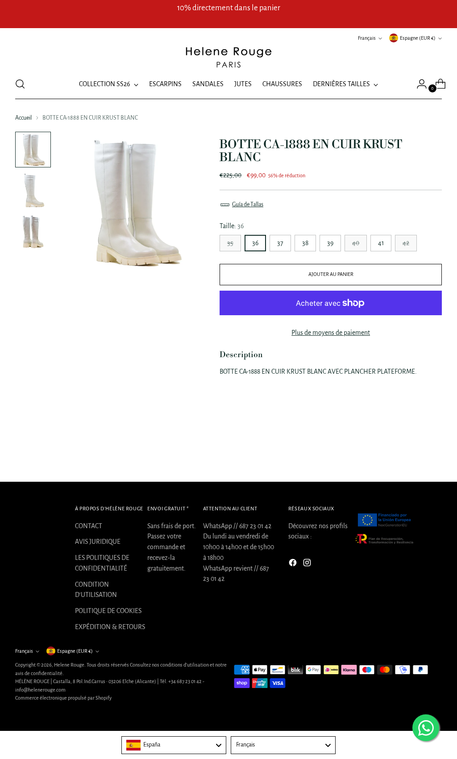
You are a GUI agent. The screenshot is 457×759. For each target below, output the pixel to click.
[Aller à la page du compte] (418, 84)
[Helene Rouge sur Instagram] (308, 564)
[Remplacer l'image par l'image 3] (33, 232)
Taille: (232, 225)
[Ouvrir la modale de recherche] (20, 84)
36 (255, 242)
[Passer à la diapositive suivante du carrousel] (434, 451)
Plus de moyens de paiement (330, 332)
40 (355, 242)
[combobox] (173, 745)
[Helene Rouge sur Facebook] (293, 564)
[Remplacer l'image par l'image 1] (33, 149)
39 (330, 242)
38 (305, 242)
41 (381, 242)
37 (280, 242)
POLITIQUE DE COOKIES (108, 610)
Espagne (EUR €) (418, 38)
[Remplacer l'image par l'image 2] (33, 191)
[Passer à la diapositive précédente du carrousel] (413, 451)
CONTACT (88, 526)
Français (367, 38)
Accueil (23, 118)
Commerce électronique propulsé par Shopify (63, 698)
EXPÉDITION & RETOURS (110, 626)
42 (406, 242)
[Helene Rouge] (228, 56)
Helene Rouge (69, 664)
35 (230, 242)
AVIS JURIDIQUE (97, 541)
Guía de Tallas (247, 204)
